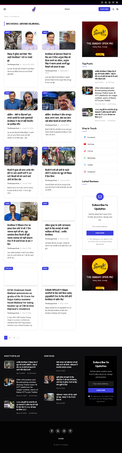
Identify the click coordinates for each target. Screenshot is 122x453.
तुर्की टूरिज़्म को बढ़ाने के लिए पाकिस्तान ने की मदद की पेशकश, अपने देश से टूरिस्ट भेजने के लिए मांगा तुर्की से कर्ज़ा (66, 381)
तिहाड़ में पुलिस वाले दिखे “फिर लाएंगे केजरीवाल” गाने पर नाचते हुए (19, 57)
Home (67, 9)
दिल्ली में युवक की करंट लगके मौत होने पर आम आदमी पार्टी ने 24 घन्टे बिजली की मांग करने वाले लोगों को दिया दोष (20, 175)
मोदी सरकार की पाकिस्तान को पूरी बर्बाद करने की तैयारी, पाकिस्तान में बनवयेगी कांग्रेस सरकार (67, 364)
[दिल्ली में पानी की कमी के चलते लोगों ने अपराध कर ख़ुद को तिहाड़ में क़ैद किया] (58, 156)
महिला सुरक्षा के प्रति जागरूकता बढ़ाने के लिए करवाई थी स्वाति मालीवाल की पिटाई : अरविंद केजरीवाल (57, 230)
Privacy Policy (107, 241)
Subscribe (104, 9)
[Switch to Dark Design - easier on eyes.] (113, 9)
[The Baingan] (34, 9)
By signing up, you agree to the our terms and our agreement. (100, 241)
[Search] (117, 9)
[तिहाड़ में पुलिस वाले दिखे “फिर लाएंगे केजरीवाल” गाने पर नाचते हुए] (21, 40)
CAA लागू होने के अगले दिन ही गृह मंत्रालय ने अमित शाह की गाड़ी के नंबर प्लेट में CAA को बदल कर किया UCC (106, 113)
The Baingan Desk (13, 64)
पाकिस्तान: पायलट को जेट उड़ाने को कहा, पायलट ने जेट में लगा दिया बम (66, 397)
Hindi (7, 32)
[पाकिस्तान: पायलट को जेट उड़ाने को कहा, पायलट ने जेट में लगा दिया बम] (49, 397)
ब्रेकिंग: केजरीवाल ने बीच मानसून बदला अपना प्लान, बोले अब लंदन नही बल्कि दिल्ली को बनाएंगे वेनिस (58, 117)
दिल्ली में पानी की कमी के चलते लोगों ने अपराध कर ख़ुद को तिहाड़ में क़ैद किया (58, 173)
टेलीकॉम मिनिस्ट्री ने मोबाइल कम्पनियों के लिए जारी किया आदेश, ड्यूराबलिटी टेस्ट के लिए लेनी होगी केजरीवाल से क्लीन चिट (58, 295)
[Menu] (5, 9)
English (8, 268)
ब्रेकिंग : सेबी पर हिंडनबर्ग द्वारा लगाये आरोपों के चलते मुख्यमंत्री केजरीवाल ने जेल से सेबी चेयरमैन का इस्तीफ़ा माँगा (20, 119)
